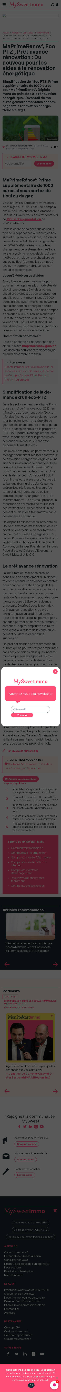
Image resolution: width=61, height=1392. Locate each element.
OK (31, 1385)
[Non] (56, 1378)
